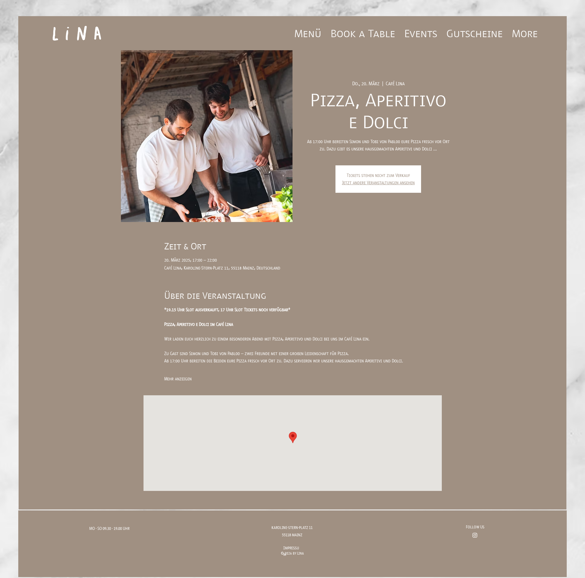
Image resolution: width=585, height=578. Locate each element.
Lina (79, 29)
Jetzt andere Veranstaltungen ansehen (378, 182)
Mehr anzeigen (178, 379)
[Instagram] (475, 535)
